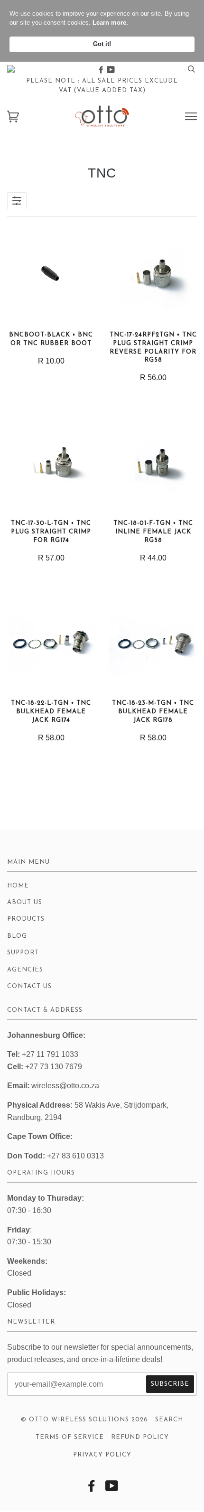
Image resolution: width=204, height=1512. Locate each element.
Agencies (25, 970)
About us (24, 902)
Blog (17, 936)
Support (23, 953)
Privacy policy (102, 1455)
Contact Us (29, 986)
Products (26, 919)
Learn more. (110, 22)
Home (18, 886)
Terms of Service (70, 1437)
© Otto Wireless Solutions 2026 (84, 1420)
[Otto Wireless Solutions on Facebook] (102, 70)
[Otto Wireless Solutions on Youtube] (111, 70)
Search (169, 1420)
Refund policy (140, 1437)
